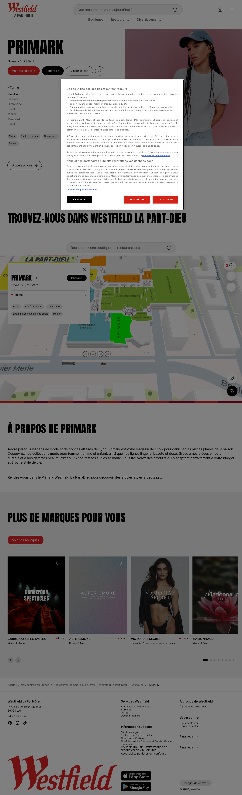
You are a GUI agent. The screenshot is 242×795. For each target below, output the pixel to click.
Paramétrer (79, 199)
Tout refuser (137, 199)
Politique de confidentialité (156, 155)
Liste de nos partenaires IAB (82, 189)
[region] (122, 144)
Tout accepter (165, 199)
